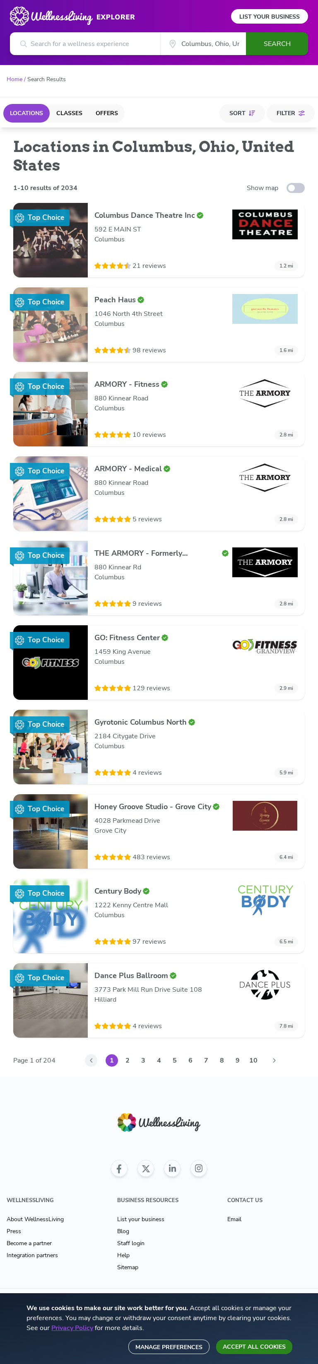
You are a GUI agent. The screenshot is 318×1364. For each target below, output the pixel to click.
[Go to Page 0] (91, 1060)
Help (123, 1255)
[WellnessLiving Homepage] (159, 1122)
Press (14, 1231)
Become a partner (29, 1243)
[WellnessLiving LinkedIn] (172, 1168)
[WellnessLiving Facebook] (119, 1168)
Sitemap (127, 1267)
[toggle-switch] (296, 188)
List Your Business (269, 17)
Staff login (131, 1243)
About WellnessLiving (35, 1219)
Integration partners (32, 1255)
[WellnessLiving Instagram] (198, 1168)
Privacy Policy (72, 1328)
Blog (123, 1231)
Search (277, 43)
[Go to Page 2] (274, 1060)
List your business (140, 1219)
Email (234, 1219)
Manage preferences (168, 1347)
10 (253, 1060)
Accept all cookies (254, 1347)
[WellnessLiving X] (145, 1168)
